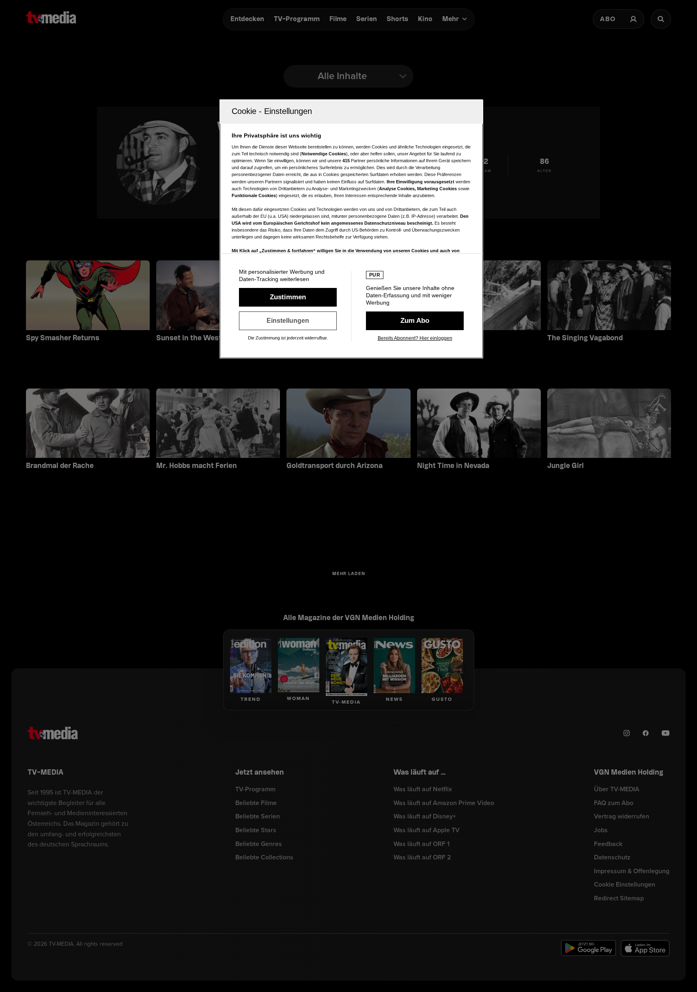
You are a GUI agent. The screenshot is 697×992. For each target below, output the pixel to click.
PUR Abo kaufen (415, 320)
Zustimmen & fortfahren (288, 297)
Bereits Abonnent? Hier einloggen (415, 338)
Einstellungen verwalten (288, 320)
